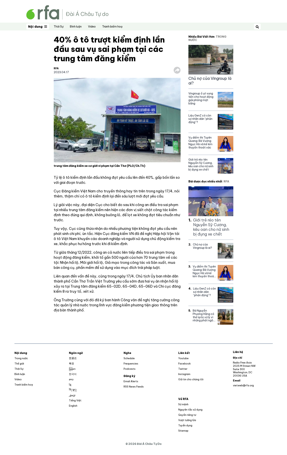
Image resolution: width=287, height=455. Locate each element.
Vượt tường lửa (187, 420)
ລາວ (71, 379)
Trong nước (21, 358)
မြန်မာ (72, 368)
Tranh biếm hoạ (112, 26)
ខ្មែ (70, 384)
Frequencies (131, 363)
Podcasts (129, 368)
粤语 (71, 363)
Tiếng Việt (75, 400)
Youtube (183, 358)
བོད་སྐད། (73, 389)
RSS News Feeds (134, 386)
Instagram (184, 374)
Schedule (129, 358)
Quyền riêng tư (187, 414)
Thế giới (19, 363)
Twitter (182, 368)
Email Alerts (131, 381)
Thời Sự (58, 26)
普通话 (73, 358)
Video (92, 26)
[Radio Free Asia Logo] (67, 12)
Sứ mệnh (183, 404)
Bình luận (76, 26)
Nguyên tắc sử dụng (190, 409)
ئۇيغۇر (72, 395)
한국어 (73, 374)
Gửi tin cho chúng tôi (190, 379)
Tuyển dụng (185, 425)
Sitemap (183, 430)
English (73, 405)
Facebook (184, 363)
